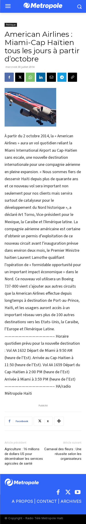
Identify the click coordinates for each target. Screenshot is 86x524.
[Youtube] (78, 492)
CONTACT (47, 501)
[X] (19, 77)
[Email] (51, 77)
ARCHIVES (71, 501)
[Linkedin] (40, 77)
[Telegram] (62, 77)
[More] (59, 421)
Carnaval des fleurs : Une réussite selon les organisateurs (62, 454)
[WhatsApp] (30, 77)
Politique (11, 24)
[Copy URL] (72, 77)
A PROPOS (22, 501)
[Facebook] (9, 77)
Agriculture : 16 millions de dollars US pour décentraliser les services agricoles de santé (24, 456)
